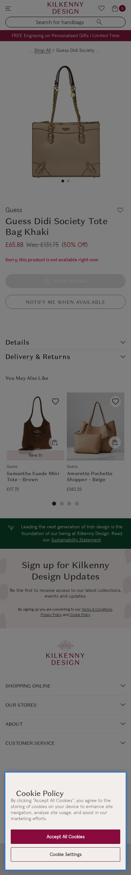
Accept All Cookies (66, 837)
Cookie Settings (66, 854)
